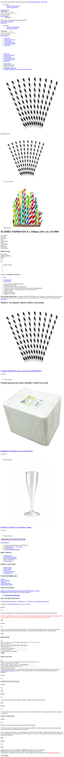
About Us (3, 583)
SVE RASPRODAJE (9, 42)
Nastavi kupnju (10, 716)
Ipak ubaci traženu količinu (7, 681)
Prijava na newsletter (9, 560)
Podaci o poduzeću (5, 580)
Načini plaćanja (7, 568)
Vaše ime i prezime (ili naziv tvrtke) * (10, 663)
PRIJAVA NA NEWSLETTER (13, 539)
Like (5, 277)
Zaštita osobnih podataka (7, 584)
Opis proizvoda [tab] (7, 280)
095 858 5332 (9, 548)
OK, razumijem (4, 755)
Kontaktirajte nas (8, 573)
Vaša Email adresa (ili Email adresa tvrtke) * (11, 666)
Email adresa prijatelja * (6, 650)
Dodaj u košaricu (8, 264)
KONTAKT (7, 45)
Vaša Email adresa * (6, 646)
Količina (3, 257)
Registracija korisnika (12, 7)
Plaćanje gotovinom (5, 590)
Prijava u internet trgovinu (13, 6)
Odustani (17, 681)
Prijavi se (3, 672)
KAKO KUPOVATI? (9, 39)
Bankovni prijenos (34, 590)
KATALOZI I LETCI (9, 44)
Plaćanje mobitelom (25, 590)
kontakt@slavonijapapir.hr (33, 2)
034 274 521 (19, 546)
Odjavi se (3, 716)
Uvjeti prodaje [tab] (7, 281)
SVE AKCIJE (7, 41)
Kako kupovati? (8, 567)
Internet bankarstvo (15, 590)
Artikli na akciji (7, 555)
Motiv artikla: (4, 254)
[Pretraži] (16, 13)
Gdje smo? (3, 582)
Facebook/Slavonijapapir (12, 595)
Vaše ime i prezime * (6, 643)
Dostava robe (7, 570)
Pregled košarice (5, 16)
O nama (3, 579)
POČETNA (7, 38)
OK (2, 620)
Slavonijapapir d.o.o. (15, 604)
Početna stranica (8, 561)
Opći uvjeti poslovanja (9, 571)
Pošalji (2, 653)
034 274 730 (44, 2)
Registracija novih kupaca (10, 557)
